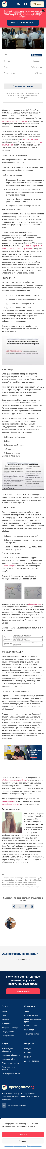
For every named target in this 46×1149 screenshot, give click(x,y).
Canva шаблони (30, 1026)
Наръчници (29, 1030)
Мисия (4, 1011)
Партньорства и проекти (8, 1068)
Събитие (28, 1053)
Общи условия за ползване (34, 1146)
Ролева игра (34, 887)
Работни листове (31, 1015)
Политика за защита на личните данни (15, 1146)
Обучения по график (10, 1063)
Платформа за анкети (11, 1074)
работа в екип (7, 145)
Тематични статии (31, 1034)
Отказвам (23, 1141)
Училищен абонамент (11, 1055)
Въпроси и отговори (10, 1028)
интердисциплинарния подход (14, 121)
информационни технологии (25, 882)
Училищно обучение (10, 1059)
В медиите (6, 1023)
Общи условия (8, 1032)
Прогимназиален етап (10, 887)
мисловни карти (8, 566)
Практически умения (28, 884)
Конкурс (27, 1049)
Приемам (23, 1135)
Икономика (10, 882)
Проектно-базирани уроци (32, 1021)
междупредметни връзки (11, 884)
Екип (4, 1015)
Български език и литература (12, 878)
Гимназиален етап (31, 878)
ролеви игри (36, 142)
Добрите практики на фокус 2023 (21, 880)
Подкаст (27, 1057)
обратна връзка (34, 604)
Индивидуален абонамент (8, 1050)
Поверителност (8, 1036)
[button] (44, 10)
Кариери (5, 1019)
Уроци (26, 1011)
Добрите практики (31, 1061)
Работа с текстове (30, 139)
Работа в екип (24, 887)
